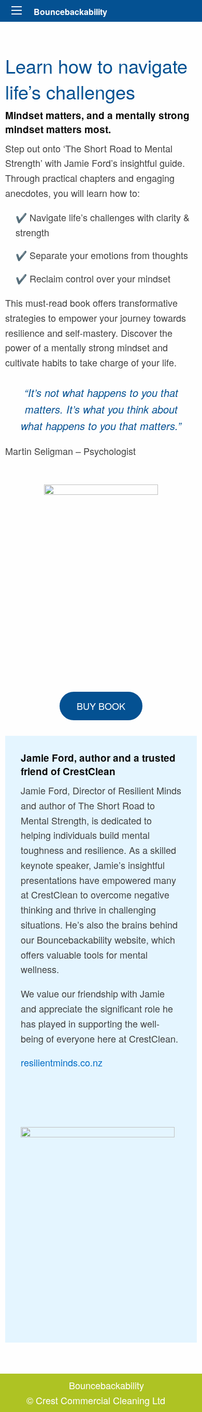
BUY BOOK (101, 705)
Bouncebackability (70, 12)
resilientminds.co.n (59, 1062)
